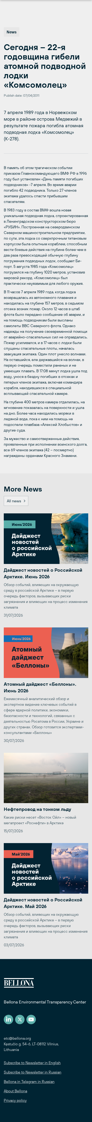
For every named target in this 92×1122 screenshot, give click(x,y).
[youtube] (31, 1019)
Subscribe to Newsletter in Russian (32, 1072)
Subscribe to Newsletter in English (32, 1063)
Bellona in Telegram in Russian (29, 1081)
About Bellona (15, 1091)
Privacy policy (15, 1100)
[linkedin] (8, 1019)
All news (14, 501)
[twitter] (20, 1019)
